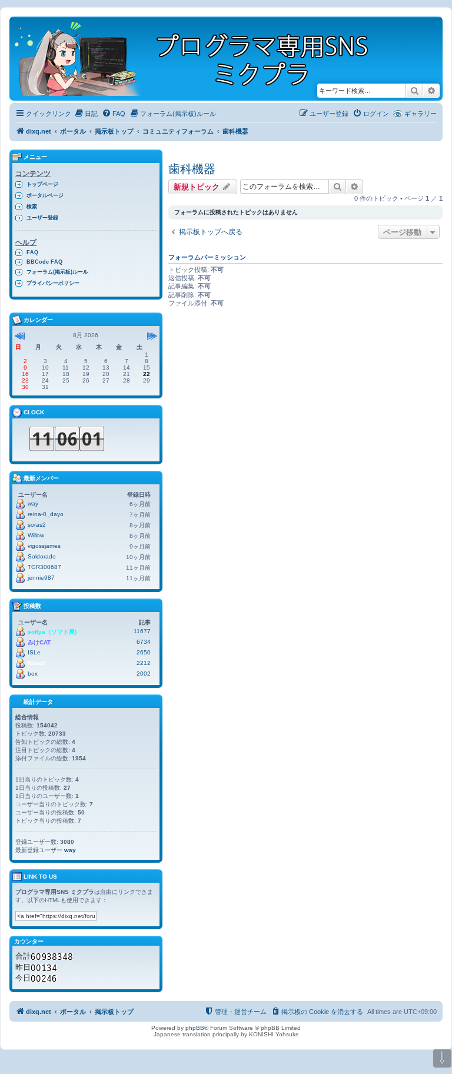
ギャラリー (420, 113)
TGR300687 (44, 567)
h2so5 (36, 663)
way (33, 503)
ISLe (34, 652)
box (33, 673)
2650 (144, 652)
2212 (144, 663)
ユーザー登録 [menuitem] (42, 218)
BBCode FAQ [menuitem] (44, 262)
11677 (142, 631)
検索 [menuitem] (31, 207)
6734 (144, 642)
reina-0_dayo (46, 514)
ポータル (73, 131)
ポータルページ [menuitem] (45, 195)
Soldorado (42, 556)
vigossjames (44, 546)
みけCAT (39, 642)
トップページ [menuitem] (42, 184)
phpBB (194, 1028)
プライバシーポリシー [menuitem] (52, 283)
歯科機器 (191, 168)
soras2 (37, 524)
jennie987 (41, 577)
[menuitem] (86, 114)
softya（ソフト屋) (52, 632)
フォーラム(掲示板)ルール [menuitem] (57, 272)
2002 (144, 673)
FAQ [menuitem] (32, 252)
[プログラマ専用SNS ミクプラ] (201, 58)
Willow (36, 535)
